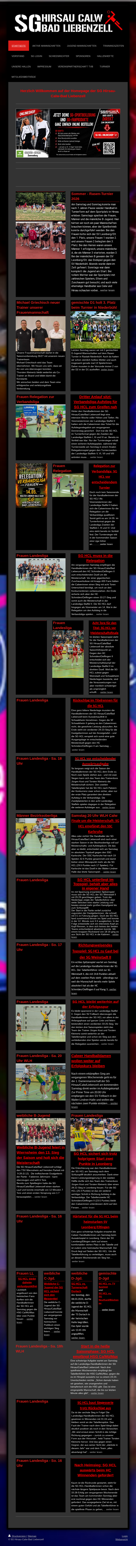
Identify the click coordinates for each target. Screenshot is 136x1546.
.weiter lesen (112, 1509)
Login (125, 1536)
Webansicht (121, 1539)
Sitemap (32, 1536)
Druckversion (18, 1536)
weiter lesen (107, 290)
